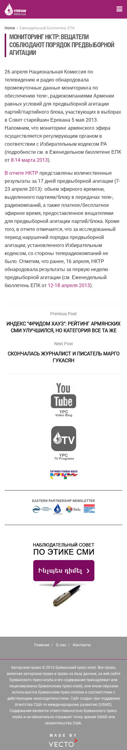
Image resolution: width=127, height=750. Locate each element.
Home (10, 28)
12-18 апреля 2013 (69, 285)
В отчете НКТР (21, 173)
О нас (61, 645)
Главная (41, 645)
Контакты (82, 645)
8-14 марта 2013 (29, 160)
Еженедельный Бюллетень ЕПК (47, 28)
